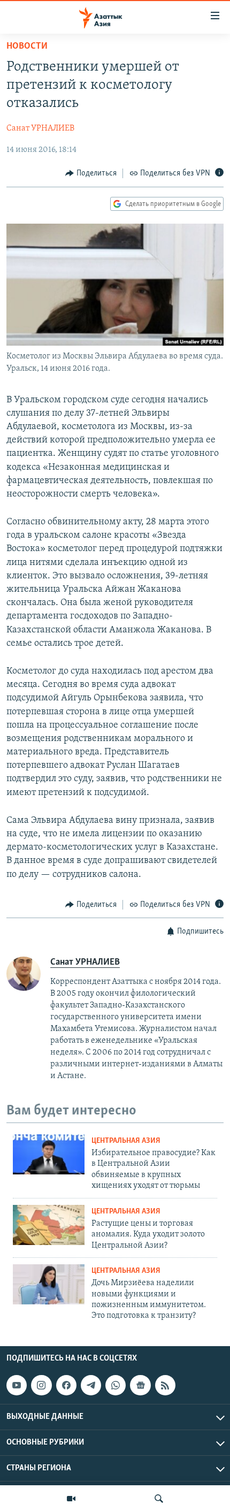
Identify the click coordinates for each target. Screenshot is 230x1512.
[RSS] (165, 1385)
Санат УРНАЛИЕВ (40, 128)
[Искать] (159, 1498)
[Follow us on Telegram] (91, 1385)
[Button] (91, 173)
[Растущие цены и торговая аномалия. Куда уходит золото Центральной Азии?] (49, 1225)
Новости (27, 46)
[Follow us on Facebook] (66, 1385)
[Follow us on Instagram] (41, 1385)
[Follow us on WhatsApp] (115, 1385)
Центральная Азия (125, 1141)
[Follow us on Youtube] (16, 1385)
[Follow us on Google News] (140, 1385)
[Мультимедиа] (71, 1498)
